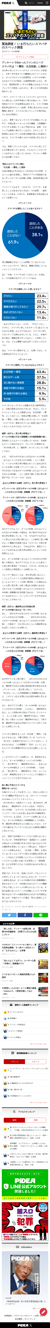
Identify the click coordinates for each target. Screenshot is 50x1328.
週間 (14, 1120)
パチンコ (14, 1062)
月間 (36, 1120)
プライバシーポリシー (23, 1316)
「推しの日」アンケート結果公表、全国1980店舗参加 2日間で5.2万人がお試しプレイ (19, 932)
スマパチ (17, 907)
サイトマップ (29, 1319)
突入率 (24, 907)
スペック (37, 907)
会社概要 (18, 1319)
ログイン (31, 3)
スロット (35, 1062)
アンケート (9, 907)
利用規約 (8, 1316)
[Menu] (46, 3)
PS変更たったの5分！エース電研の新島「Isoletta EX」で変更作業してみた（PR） (19, 991)
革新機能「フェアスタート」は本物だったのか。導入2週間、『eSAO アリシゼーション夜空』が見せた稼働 (29, 1146)
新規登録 (40, 3)
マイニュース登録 (26, 57)
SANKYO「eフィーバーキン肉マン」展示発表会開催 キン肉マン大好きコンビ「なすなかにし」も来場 (19, 948)
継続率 (30, 907)
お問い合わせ (40, 1316)
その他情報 (15, 51)
